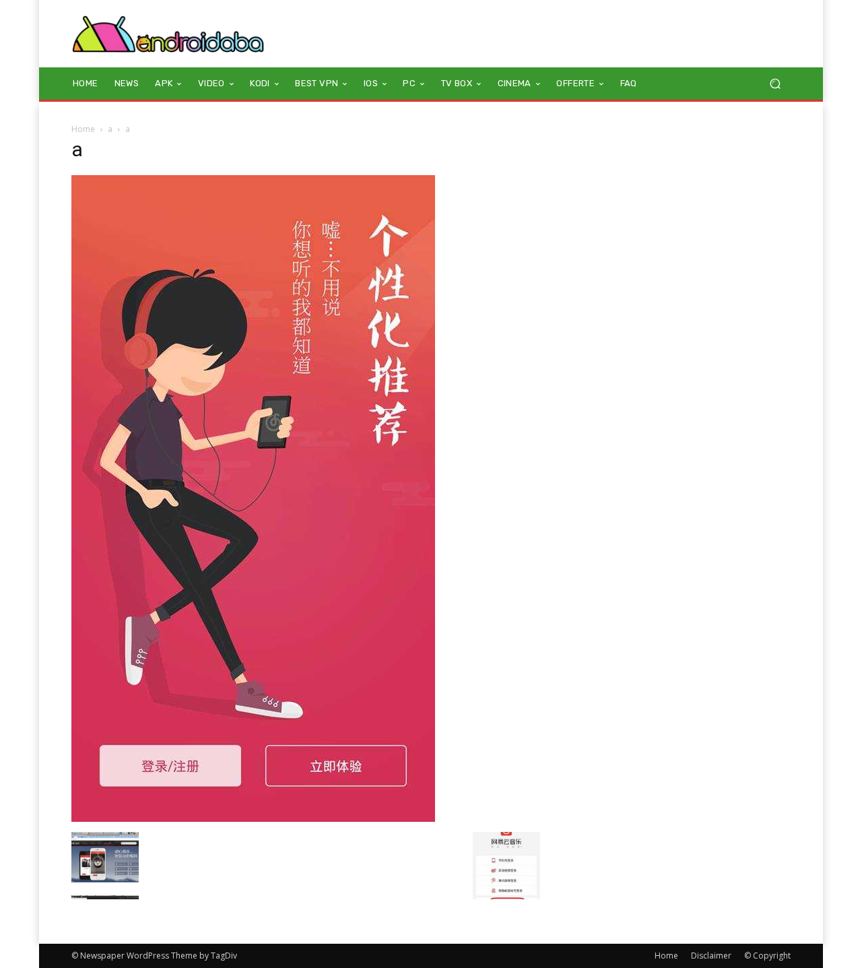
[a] (253, 818)
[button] (775, 84)
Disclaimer (711, 955)
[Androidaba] (168, 33)
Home (83, 129)
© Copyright (767, 955)
